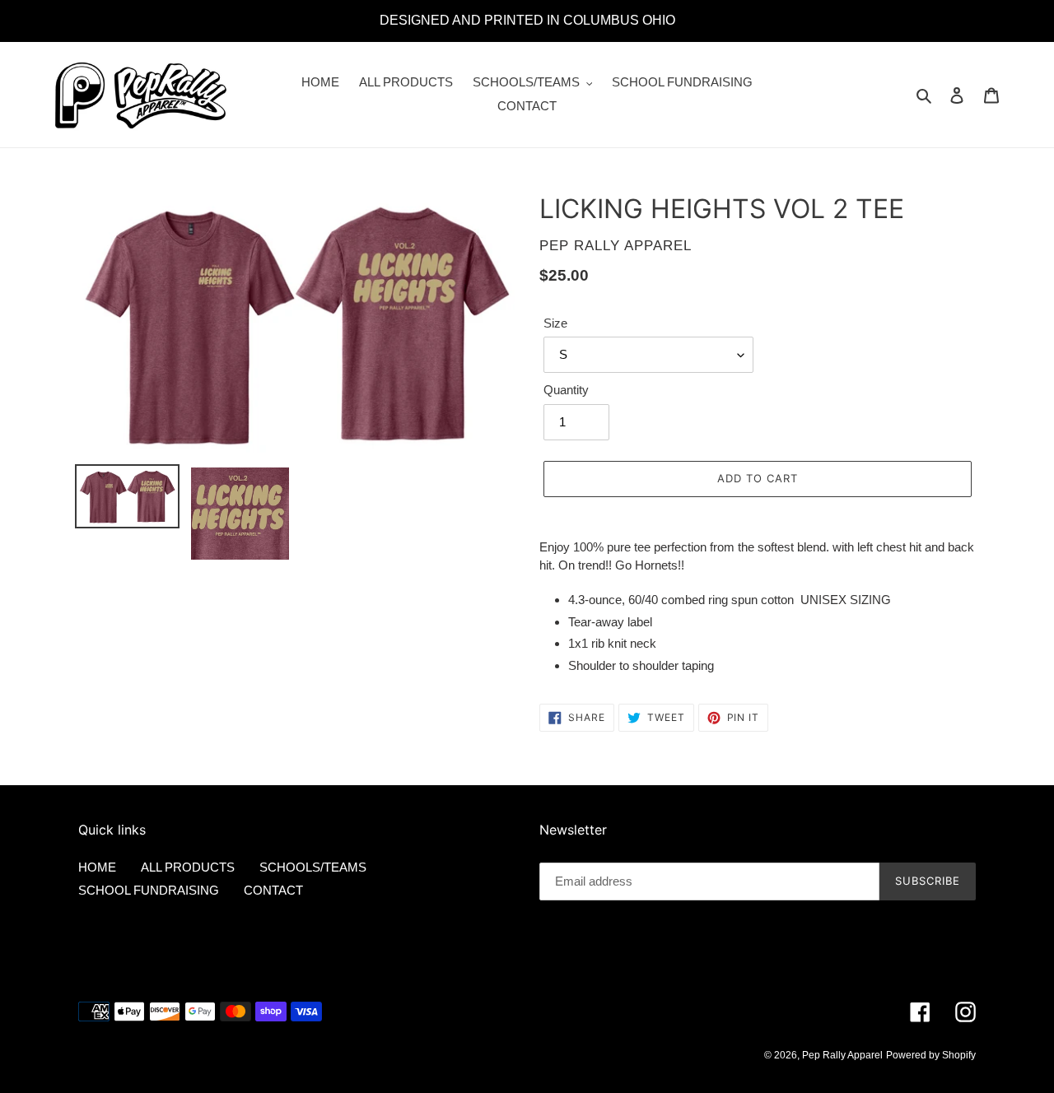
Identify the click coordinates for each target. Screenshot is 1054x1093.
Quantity (566, 390)
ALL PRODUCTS (188, 867)
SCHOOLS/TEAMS (312, 867)
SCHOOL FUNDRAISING (148, 890)
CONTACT (273, 890)
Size (555, 323)
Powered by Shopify (931, 1055)
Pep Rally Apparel (842, 1055)
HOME (97, 867)
